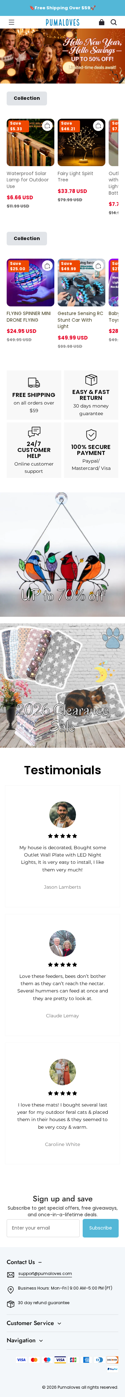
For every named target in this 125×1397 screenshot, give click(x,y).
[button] (11, 22)
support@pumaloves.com (45, 1273)
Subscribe (100, 1228)
